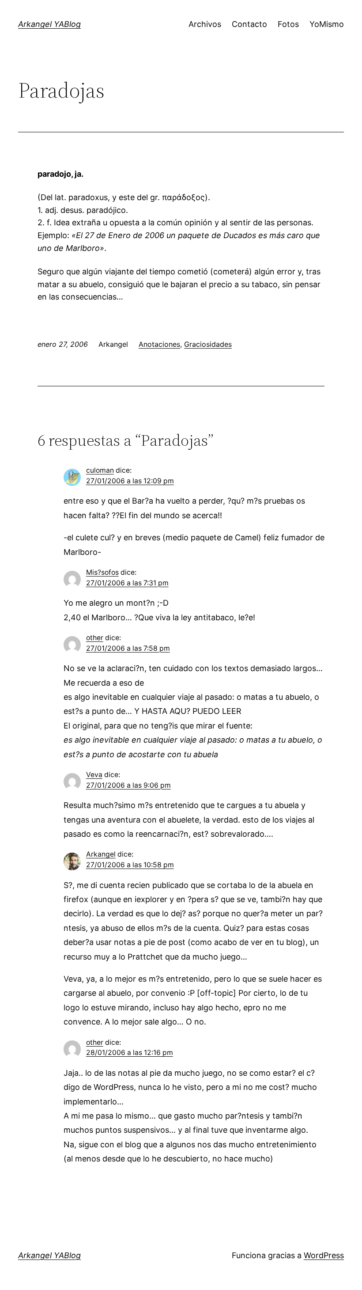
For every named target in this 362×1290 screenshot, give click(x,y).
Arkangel (101, 854)
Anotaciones (159, 344)
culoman (100, 470)
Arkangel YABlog (49, 24)
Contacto (249, 24)
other (94, 638)
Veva (94, 774)
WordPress (324, 1255)
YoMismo (326, 24)
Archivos (205, 24)
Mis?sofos (102, 572)
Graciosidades (208, 344)
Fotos (288, 24)
